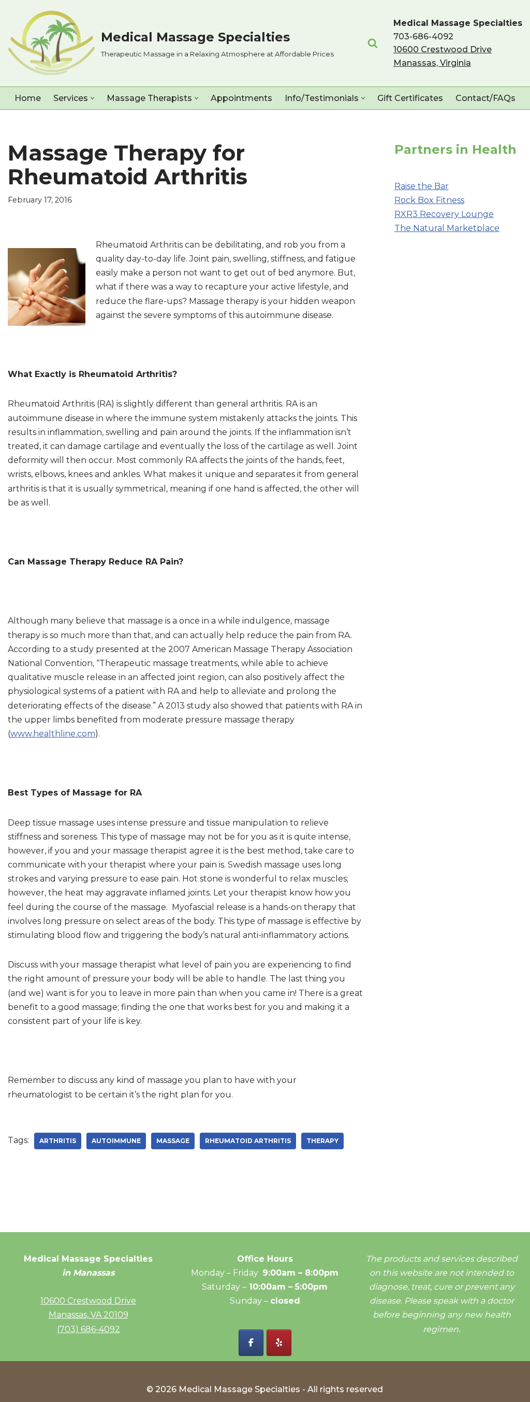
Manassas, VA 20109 (88, 1315)
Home (27, 98)
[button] (92, 98)
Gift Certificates (410, 98)
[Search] (372, 43)
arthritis (57, 1141)
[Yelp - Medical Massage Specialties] (279, 1342)
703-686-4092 (423, 36)
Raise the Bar (421, 186)
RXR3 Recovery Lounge (444, 214)
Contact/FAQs (485, 98)
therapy (322, 1141)
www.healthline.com (52, 734)
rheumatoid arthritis (248, 1141)
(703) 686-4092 (88, 1329)
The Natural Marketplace (446, 228)
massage (172, 1141)
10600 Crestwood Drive (88, 1301)
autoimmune (116, 1141)
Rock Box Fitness (429, 200)
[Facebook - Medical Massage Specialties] (251, 1342)
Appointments (241, 98)
